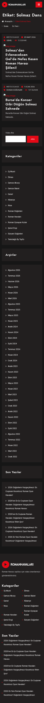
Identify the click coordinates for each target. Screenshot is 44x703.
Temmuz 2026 (14, 276)
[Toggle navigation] (39, 4)
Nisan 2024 (13, 355)
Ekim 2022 (12, 423)
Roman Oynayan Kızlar (17, 222)
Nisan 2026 (13, 293)
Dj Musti (11, 171)
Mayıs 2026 (13, 287)
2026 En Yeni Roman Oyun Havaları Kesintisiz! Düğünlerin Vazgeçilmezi (19, 693)
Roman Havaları (14, 217)
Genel (9, 40)
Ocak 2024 (12, 360)
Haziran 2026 (13, 281)
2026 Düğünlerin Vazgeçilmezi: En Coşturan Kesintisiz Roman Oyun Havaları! (21, 491)
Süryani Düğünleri (15, 234)
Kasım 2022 (13, 417)
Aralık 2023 (13, 366)
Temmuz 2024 (14, 349)
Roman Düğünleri (14, 90)
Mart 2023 (12, 394)
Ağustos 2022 (14, 434)
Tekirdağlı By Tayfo (16, 239)
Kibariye (11, 200)
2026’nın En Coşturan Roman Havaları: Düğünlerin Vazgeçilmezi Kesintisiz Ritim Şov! (20, 518)
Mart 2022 (12, 451)
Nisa (10, 205)
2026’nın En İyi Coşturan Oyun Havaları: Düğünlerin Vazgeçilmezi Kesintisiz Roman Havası (20, 505)
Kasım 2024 (13, 332)
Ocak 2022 (12, 457)
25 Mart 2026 (30, 37)
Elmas (10, 177)
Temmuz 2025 (14, 310)
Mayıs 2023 (13, 383)
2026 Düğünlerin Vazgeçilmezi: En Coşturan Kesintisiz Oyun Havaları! (22, 682)
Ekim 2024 (12, 338)
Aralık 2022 (13, 411)
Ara (33, 139)
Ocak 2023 (12, 406)
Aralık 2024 (13, 327)
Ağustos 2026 (14, 270)
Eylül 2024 (12, 343)
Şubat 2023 (13, 400)
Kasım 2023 (13, 372)
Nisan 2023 (13, 389)
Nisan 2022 (13, 445)
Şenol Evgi (12, 228)
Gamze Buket (13, 188)
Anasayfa (8, 21)
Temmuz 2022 (14, 440)
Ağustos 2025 (14, 304)
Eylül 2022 (12, 428)
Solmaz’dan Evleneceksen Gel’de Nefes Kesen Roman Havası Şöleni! (22, 59)
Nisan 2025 (13, 321)
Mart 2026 (12, 298)
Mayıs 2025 (13, 315)
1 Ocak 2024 (29, 87)
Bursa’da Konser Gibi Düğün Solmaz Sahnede (21, 104)
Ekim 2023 (12, 377)
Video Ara (10, 133)
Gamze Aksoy (14, 183)
